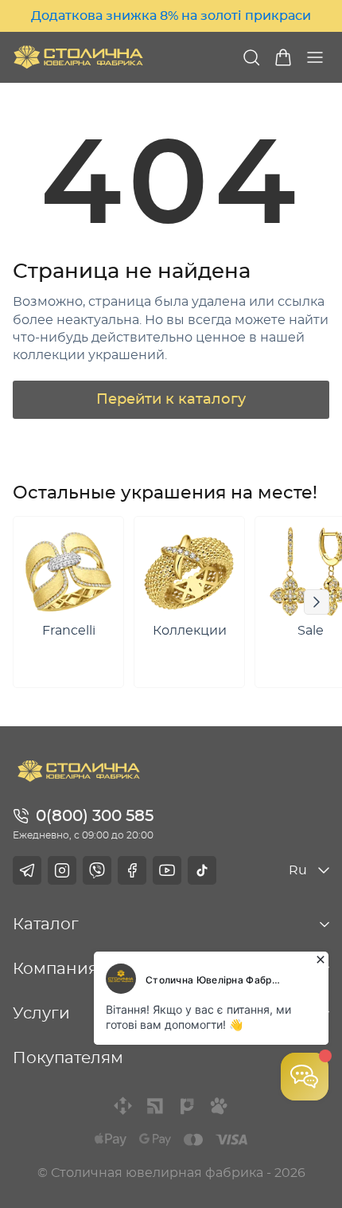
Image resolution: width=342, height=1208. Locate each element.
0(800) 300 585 (95, 816)
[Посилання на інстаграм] (62, 870)
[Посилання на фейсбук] (132, 870)
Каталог (46, 924)
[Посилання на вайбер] (97, 870)
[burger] (315, 57)
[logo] (78, 57)
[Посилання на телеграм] (27, 870)
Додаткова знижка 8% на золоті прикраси (171, 16)
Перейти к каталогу (171, 400)
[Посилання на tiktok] (202, 870)
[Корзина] (283, 57)
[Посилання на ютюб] (167, 870)
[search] (251, 57)
